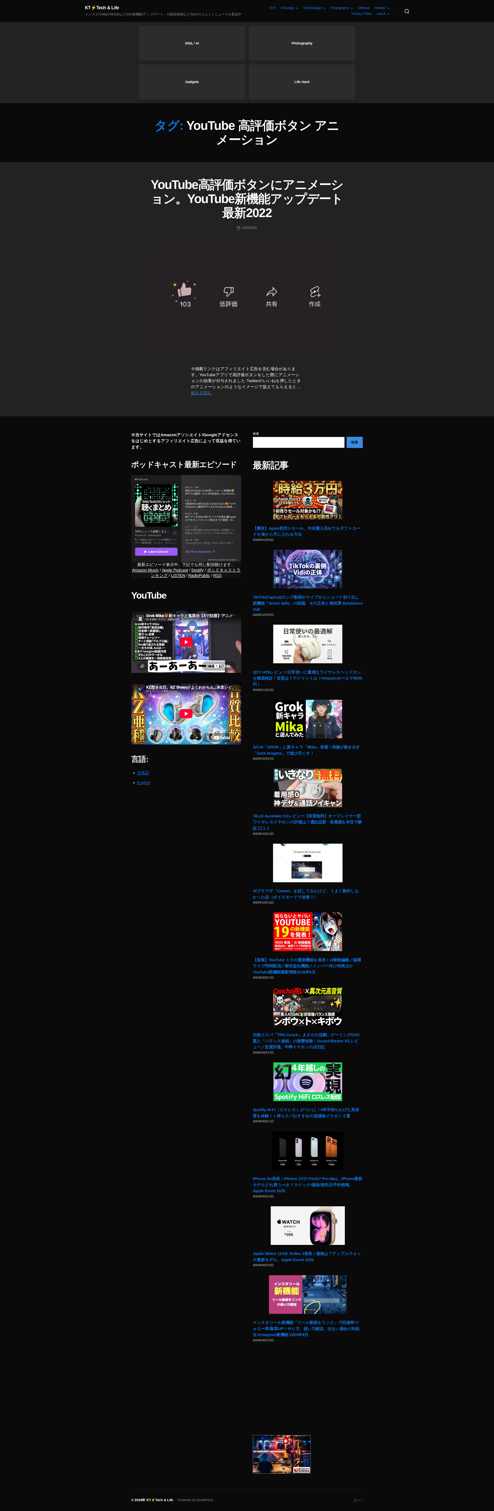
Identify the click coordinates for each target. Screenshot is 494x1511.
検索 (256, 433)
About (381, 14)
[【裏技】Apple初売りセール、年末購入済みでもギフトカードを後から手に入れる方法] (307, 500)
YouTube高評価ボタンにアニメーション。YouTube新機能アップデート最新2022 (247, 199)
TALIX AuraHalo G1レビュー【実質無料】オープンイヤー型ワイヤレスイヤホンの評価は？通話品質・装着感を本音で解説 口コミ (307, 822)
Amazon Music (145, 570)
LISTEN (178, 575)
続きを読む (201, 392)
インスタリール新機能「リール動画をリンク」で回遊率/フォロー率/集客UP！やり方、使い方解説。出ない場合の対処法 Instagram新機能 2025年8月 (306, 1328)
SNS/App (287, 8)
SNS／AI (192, 43)
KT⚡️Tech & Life (102, 7)
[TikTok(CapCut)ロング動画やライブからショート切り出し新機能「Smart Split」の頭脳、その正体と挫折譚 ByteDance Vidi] (307, 569)
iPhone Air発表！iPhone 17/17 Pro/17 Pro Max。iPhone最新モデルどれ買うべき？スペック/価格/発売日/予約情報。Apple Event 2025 (307, 1184)
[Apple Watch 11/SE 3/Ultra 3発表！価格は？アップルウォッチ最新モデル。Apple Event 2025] (308, 1225)
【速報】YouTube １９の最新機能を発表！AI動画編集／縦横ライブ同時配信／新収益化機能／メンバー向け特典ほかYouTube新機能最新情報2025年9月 (307, 966)
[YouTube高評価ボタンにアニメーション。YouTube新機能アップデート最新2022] (247, 296)
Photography (339, 8)
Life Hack (302, 82)
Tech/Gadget (312, 8)
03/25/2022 (249, 227)
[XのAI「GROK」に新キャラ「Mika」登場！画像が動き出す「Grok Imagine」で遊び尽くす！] (307, 719)
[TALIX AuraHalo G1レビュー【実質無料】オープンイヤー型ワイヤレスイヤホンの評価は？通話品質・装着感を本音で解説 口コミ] (307, 788)
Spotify (197, 570)
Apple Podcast (175, 570)
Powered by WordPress (195, 1500)
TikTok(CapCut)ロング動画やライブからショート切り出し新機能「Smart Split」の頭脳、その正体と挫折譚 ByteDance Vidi (308, 603)
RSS (217, 575)
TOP (272, 8)
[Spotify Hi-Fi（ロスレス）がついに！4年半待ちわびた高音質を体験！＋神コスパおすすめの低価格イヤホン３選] (307, 1081)
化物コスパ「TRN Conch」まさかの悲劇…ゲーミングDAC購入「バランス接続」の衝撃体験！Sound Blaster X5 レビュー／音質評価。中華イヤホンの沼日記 (306, 1041)
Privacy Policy (362, 14)
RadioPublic (199, 575)
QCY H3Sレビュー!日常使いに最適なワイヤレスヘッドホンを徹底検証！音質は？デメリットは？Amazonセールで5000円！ (307, 678)
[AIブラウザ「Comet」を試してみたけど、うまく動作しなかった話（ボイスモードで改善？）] (308, 863)
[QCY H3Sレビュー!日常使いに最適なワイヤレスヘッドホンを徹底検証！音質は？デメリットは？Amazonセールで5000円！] (307, 644)
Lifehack (364, 8)
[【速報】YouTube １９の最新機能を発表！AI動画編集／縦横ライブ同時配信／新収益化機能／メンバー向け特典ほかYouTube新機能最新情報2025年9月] (307, 931)
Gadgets (192, 82)
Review (380, 8)
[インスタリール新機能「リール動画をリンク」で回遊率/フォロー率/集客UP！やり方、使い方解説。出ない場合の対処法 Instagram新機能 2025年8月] (308, 1294)
